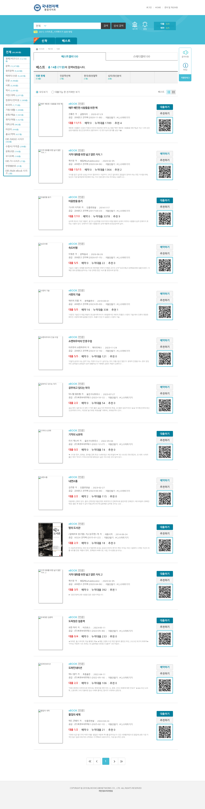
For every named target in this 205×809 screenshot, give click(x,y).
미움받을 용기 (75, 201)
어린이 (12, 129)
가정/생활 (15, 110)
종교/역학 (14, 134)
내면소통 (73, 481)
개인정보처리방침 (106, 791)
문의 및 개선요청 (171, 8)
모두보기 (43, 92)
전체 (38, 26)
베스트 (66, 40)
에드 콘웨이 (74, 721)
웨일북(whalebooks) (89, 161)
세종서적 (108, 534)
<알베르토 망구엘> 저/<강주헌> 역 (84, 534)
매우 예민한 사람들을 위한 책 (83, 108)
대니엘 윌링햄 (75, 394)
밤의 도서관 (74, 528)
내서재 (134, 29)
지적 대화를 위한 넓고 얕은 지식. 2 (85, 574)
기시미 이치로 (75, 207)
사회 (12, 85)
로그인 (149, 8)
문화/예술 (15, 115)
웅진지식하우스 (93, 394)
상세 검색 (118, 26)
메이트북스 (97, 348)
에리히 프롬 (74, 301)
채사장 (71, 161)
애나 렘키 (73, 674)
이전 (97, 761)
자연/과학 (15, 95)
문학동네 (84, 254)
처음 (90, 761)
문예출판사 (89, 301)
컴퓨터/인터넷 (17, 100)
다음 (114, 761)
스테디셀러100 (141, 56)
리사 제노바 (74, 441)
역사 (12, 90)
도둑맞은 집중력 (77, 621)
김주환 (71, 487)
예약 (164, 28)
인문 (12, 81)
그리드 (173, 92)
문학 (12, 66)
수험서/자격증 (16, 146)
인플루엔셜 (91, 208)
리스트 (169, 92)
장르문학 (14, 71)
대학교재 (13, 124)
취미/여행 (15, 120)
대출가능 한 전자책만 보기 (67, 92)
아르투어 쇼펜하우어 (77, 347)
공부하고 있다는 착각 (79, 388)
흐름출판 (86, 674)
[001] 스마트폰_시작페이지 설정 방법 (53, 32)
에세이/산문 (16, 76)
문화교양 (13, 151)
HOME (158, 8)
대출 (164, 24)
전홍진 (71, 114)
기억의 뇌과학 (75, 434)
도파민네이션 (75, 668)
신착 (44, 40)
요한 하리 (73, 627)
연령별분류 (14, 166)
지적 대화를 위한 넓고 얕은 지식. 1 (85, 154)
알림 (145, 29)
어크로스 (86, 628)
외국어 (13, 105)
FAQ (185, 70)
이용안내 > (185, 78)
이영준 (71, 254)
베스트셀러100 (69, 56)
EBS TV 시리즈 (15, 161)
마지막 (121, 761)
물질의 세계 (74, 714)
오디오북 (13, 156)
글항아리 (84, 114)
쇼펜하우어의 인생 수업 (80, 341)
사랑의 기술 (74, 294)
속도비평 (73, 248)
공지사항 (185, 57)
